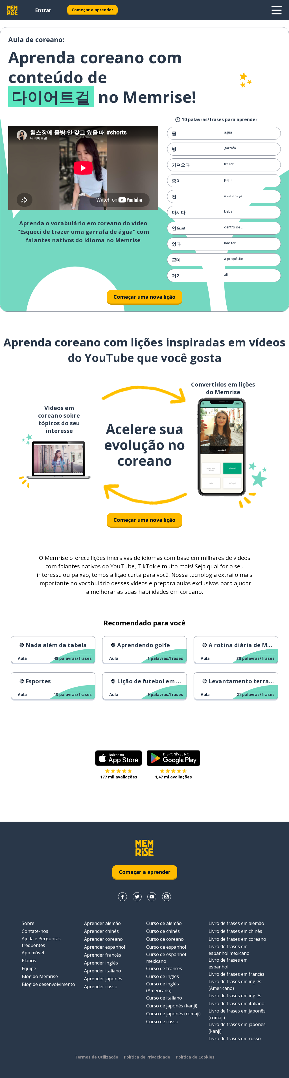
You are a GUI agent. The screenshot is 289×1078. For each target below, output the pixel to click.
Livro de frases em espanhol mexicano (229, 949)
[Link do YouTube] (151, 896)
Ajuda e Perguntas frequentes (41, 941)
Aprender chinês (101, 931)
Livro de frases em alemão (236, 923)
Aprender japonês (103, 979)
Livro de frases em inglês (235, 995)
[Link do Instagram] (166, 896)
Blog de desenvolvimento (48, 984)
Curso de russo (162, 1021)
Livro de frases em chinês (235, 931)
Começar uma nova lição (144, 296)
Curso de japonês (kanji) (171, 1006)
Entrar (43, 10)
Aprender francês (102, 955)
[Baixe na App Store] (118, 758)
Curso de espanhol (166, 947)
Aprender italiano (102, 971)
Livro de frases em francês (236, 974)
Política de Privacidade (147, 1057)
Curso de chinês (163, 931)
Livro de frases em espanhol (228, 963)
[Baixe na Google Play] (173, 758)
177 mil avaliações (118, 777)
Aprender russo (100, 986)
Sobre (28, 923)
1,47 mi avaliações (173, 777)
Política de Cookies (195, 1057)
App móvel (33, 953)
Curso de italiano (164, 998)
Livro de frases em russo (235, 1038)
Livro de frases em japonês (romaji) (237, 1014)
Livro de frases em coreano (237, 939)
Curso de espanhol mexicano (166, 957)
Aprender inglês (101, 963)
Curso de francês (164, 968)
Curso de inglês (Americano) (162, 987)
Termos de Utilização (96, 1057)
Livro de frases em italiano (236, 1003)
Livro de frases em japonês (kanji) (237, 1027)
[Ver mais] (276, 10)
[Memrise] (12, 10)
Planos (29, 960)
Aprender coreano (103, 939)
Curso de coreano (165, 939)
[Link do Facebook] (122, 896)
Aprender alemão (102, 923)
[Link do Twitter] (137, 896)
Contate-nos (35, 931)
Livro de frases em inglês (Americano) (235, 984)
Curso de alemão (164, 923)
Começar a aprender (92, 9)
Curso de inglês (162, 976)
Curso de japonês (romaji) (173, 1014)
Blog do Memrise (40, 976)
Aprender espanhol (104, 947)
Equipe (29, 968)
